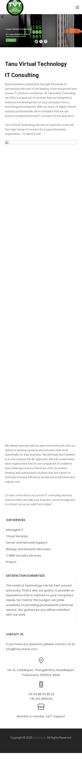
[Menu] (77, 7)
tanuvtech (39, 737)
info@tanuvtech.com (21, 649)
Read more (11, 40)
